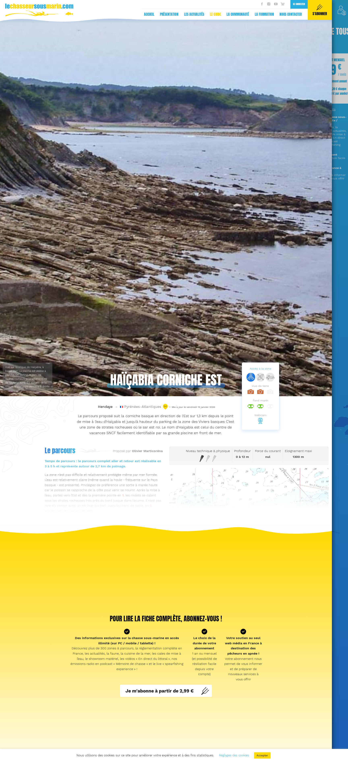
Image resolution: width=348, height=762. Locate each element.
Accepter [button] (262, 755)
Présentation (169, 14)
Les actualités (194, 14)
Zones (142, 369)
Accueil (149, 14)
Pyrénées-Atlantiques (162, 369)
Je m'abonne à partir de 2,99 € (159, 690)
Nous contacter (291, 14)
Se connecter (299, 4)
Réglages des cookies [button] (234, 755)
